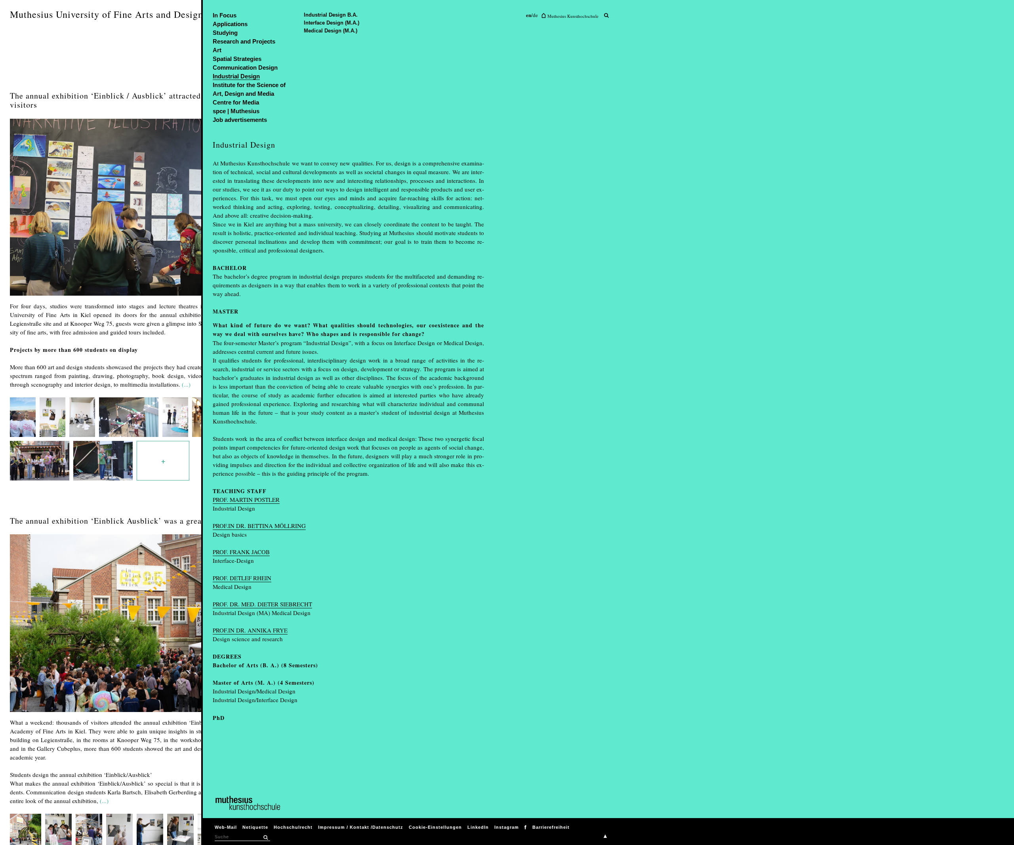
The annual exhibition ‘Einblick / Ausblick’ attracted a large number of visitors (138, 100)
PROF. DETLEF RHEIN (242, 578)
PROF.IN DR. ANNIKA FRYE (250, 630)
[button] (265, 837)
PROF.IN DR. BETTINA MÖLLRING (259, 526)
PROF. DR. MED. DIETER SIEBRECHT (262, 604)
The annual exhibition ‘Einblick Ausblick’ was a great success (122, 520)
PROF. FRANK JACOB (241, 552)
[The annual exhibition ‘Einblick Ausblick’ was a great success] (143, 714)
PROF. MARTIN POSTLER (246, 499)
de (535, 15)
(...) (186, 384)
